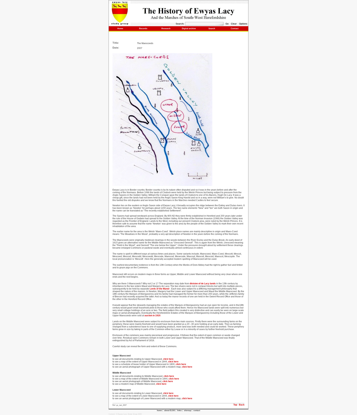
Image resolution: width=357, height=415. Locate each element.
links (179, 410)
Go (227, 23)
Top (235, 404)
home (159, 410)
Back (242, 404)
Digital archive (189, 28)
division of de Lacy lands (203, 283)
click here (168, 359)
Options (243, 23)
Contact (235, 28)
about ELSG (169, 410)
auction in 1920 (152, 315)
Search (211, 28)
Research (166, 28)
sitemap (187, 410)
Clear (234, 23)
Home (120, 28)
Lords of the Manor (160, 288)
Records (143, 28)
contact (196, 410)
